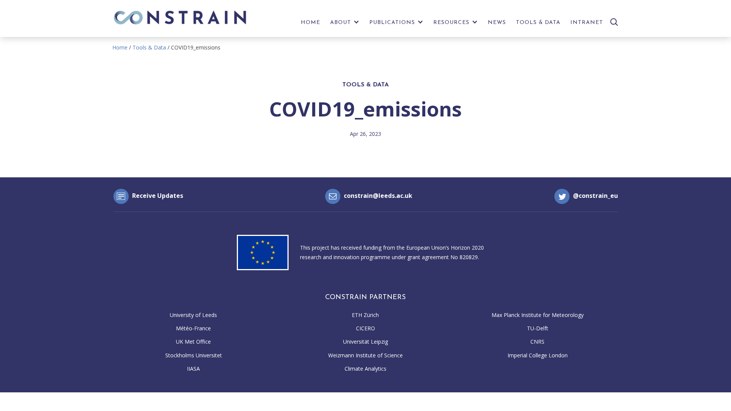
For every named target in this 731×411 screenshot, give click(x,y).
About (340, 22)
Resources (451, 22)
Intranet (586, 22)
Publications (392, 22)
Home (310, 22)
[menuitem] (310, 24)
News (497, 22)
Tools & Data (538, 22)
